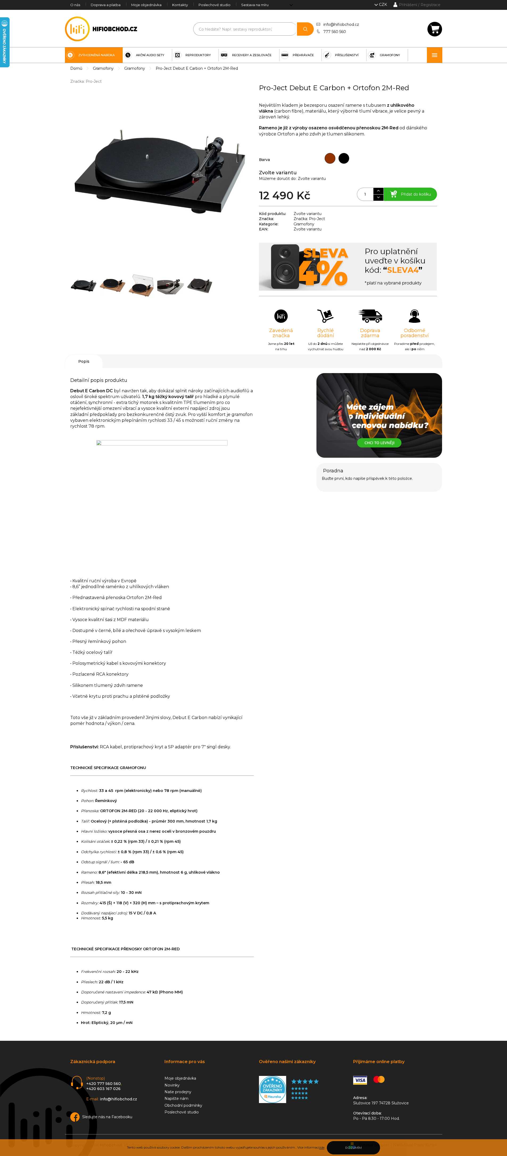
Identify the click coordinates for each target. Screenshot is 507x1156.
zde (321, 1147)
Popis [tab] (83, 361)
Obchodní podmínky (183, 1105)
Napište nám (176, 1098)
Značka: (86, 81)
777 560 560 (334, 31)
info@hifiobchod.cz (341, 24)
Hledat (305, 29)
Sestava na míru (255, 5)
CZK (383, 4)
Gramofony (304, 224)
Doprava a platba (106, 5)
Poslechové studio (214, 5)
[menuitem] (94, 55)
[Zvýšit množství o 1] (378, 191)
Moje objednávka (146, 5)
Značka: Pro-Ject (309, 218)
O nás (75, 5)
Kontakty (180, 5)
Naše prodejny (177, 1091)
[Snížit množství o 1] (378, 197)
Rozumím (353, 1148)
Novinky (172, 1085)
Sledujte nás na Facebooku (107, 1116)
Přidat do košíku (416, 194)
